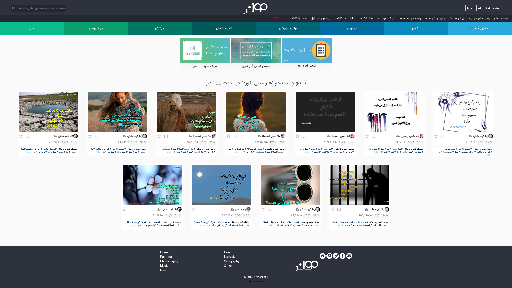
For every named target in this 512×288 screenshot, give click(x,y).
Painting (166, 257)
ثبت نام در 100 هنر (488, 8)
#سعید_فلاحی (465, 149)
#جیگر (457, 152)
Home (164, 252)
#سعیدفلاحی (450, 149)
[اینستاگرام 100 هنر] (329, 256)
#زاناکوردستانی (468, 152)
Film (163, 270)
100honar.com (256, 281)
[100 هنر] (256, 8)
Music (164, 266)
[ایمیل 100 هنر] (349, 256)
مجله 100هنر (366, 18)
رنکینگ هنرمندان (386, 18)
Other (228, 266)
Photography (169, 261)
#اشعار (386, 152)
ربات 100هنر (278, 18)
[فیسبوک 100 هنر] (342, 256)
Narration (230, 257)
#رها (411, 152)
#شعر (393, 152)
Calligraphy (231, 261)
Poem (228, 252)
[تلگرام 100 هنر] (336, 256)
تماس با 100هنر (298, 18)
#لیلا (400, 149)
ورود (469, 8)
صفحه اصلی (501, 18)
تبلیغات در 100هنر (344, 18)
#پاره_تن (418, 152)
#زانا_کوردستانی (484, 152)
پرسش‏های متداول (320, 18)
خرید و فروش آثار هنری (438, 18)
